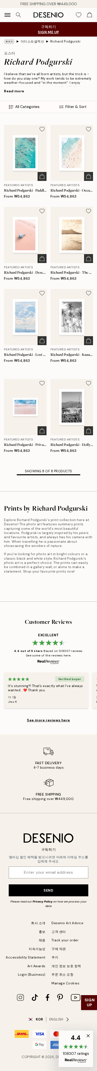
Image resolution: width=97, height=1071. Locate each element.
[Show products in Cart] (89, 15)
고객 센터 (58, 932)
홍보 (42, 932)
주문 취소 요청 (62, 974)
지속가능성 (37, 949)
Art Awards (36, 966)
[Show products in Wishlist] (78, 15)
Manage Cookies (65, 983)
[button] (76, 1049)
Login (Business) (32, 974)
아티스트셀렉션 (32, 41)
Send (48, 890)
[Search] (18, 15)
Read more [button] (14, 91)
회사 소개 (38, 923)
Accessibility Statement (26, 957)
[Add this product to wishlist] (42, 129)
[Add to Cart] (42, 176)
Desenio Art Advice (67, 923)
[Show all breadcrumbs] (9, 41)
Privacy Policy (42, 902)
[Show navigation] (7, 15)
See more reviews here (48, 720)
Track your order (65, 940)
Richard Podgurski (65, 41)
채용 (42, 940)
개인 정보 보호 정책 (66, 966)
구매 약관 (58, 949)
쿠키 (54, 957)
